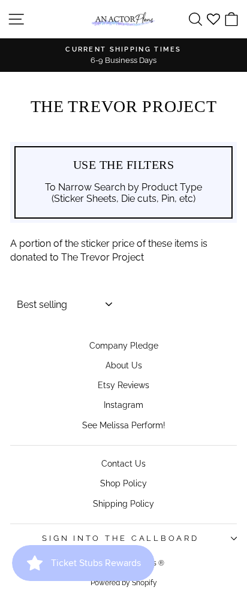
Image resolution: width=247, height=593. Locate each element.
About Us (124, 365)
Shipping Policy (123, 503)
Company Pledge (123, 345)
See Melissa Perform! (123, 425)
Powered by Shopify (124, 583)
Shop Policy (123, 483)
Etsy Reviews (123, 385)
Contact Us (123, 463)
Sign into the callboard (120, 538)
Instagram (123, 405)
